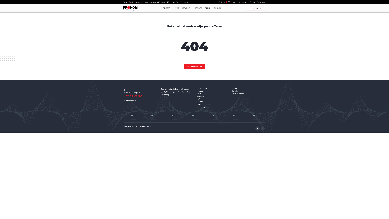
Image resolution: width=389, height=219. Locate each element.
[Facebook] (257, 128)
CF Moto (198, 8)
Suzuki (176, 8)
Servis (223, 2)
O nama (232, 2)
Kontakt (243, 2)
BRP (198, 99)
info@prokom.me (130, 101)
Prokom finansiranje (258, 2)
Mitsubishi (187, 8)
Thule (207, 8)
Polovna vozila (256, 8)
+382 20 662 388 (133, 96)
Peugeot (166, 8)
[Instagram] (263, 128)
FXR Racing (217, 8)
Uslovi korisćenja (238, 94)
